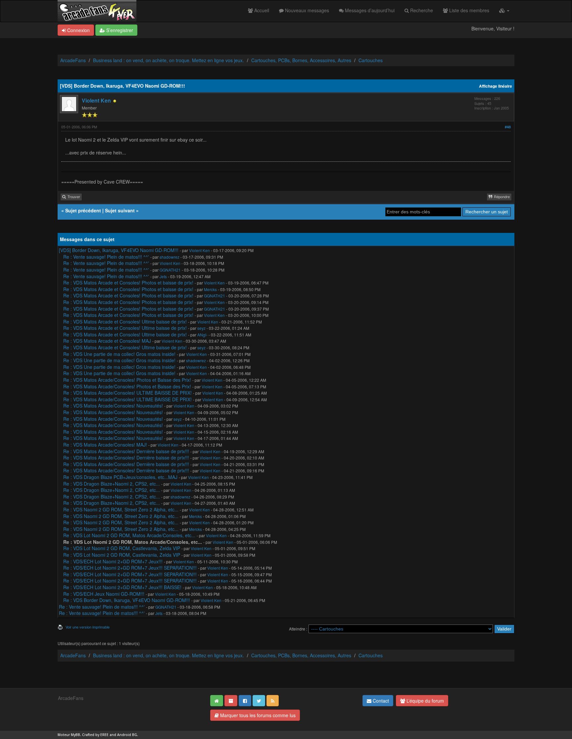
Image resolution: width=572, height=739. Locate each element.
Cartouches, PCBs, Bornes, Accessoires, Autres (301, 60)
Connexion (78, 30)
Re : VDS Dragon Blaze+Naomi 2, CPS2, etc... (111, 483)
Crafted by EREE (95, 735)
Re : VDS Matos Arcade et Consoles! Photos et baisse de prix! (128, 282)
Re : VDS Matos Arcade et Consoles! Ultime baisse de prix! (125, 321)
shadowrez (169, 257)
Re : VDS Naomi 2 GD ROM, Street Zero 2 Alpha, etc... (120, 509)
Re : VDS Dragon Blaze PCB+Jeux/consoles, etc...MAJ (120, 477)
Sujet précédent (83, 210)
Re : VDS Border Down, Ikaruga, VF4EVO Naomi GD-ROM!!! (126, 600)
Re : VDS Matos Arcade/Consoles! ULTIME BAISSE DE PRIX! (127, 392)
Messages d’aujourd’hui (369, 10)
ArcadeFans (73, 60)
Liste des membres (468, 10)
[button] (504, 10)
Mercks (210, 289)
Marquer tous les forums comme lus (257, 715)
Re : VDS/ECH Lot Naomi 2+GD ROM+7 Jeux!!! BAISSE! (122, 587)
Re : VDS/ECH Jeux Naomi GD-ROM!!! (103, 593)
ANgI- (202, 334)
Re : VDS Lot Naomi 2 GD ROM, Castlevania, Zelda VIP (121, 548)
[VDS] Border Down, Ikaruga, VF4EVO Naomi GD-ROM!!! (118, 250)
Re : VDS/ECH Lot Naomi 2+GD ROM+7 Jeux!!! (113, 561)
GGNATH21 (170, 270)
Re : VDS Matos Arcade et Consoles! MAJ (107, 340)
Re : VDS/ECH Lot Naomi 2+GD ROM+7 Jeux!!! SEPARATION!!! (130, 567)
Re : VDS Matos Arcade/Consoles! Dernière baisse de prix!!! (126, 451)
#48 (508, 126)
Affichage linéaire (495, 86)
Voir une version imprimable (88, 627)
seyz (201, 328)
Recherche (421, 10)
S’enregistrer (119, 30)
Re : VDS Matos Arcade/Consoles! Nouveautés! (113, 405)
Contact (380, 700)
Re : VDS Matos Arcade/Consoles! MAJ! (105, 444)
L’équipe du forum (424, 700)
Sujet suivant (120, 210)
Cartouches (370, 60)
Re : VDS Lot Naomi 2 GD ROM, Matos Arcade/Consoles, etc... (129, 535)
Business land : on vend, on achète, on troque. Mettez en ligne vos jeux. (168, 60)
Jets (163, 276)
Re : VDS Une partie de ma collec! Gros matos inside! (119, 354)
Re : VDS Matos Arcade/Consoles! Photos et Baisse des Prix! (127, 379)
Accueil (261, 10)
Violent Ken (96, 100)
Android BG (127, 735)
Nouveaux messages (306, 10)
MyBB (75, 735)
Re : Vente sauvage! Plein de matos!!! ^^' (106, 256)
